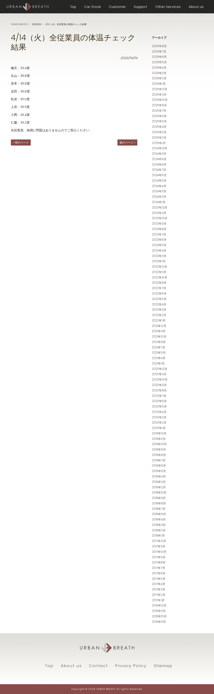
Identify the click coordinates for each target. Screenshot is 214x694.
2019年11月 (159, 439)
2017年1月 (158, 600)
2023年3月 (159, 256)
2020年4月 (159, 412)
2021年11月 (159, 331)
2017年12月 (159, 541)
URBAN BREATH (19, 24)
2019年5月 (159, 471)
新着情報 (36, 24)
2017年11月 (158, 546)
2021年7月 (158, 347)
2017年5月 (159, 579)
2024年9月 (159, 159)
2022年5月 (159, 299)
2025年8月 (159, 105)
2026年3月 (159, 73)
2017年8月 (159, 562)
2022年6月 (159, 293)
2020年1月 (159, 428)
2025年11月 (159, 94)
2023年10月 (159, 218)
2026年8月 (159, 46)
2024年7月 (159, 170)
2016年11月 (159, 611)
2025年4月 (159, 127)
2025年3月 (159, 132)
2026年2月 (159, 78)
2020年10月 (160, 379)
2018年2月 (159, 530)
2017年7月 (158, 568)
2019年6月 (159, 466)
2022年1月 (159, 320)
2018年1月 (158, 535)
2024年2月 (159, 197)
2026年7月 (159, 51)
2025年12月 (159, 89)
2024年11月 (159, 154)
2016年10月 (159, 616)
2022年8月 (159, 283)
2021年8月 (159, 342)
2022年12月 (159, 267)
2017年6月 (159, 573)
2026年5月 (159, 62)
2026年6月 (159, 57)
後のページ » (127, 142)
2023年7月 (159, 234)
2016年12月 (159, 605)
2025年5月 (159, 121)
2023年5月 (159, 245)
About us (71, 665)
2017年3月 (158, 589)
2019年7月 (159, 460)
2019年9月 (159, 449)
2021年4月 (159, 358)
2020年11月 (159, 374)
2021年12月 (159, 326)
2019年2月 (159, 487)
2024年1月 (159, 202)
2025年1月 (159, 143)
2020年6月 (159, 401)
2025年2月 (159, 138)
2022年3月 (159, 310)
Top (49, 665)
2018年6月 (159, 514)
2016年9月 (159, 622)
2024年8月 (159, 164)
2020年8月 (159, 390)
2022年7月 (159, 288)
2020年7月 (159, 396)
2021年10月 (159, 336)
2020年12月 (159, 369)
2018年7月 (159, 509)
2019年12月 (159, 433)
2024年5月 (159, 181)
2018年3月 (159, 525)
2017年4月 (158, 584)
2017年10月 (159, 552)
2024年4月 (159, 186)
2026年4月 (159, 68)
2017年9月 (159, 557)
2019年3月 (159, 482)
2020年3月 (159, 417)
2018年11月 (159, 498)
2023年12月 (159, 207)
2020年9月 (159, 385)
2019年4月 (159, 476)
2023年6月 (159, 240)
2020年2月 (159, 422)
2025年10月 (160, 100)
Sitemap (163, 665)
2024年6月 (159, 175)
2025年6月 (159, 116)
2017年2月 (158, 595)
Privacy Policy (130, 665)
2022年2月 (159, 315)
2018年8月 (159, 503)
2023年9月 (159, 224)
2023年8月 (159, 229)
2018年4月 (159, 519)
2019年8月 (159, 455)
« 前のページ (21, 142)
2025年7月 (159, 111)
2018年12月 (159, 492)
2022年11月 (159, 272)
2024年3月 (159, 191)
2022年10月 (159, 277)
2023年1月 (159, 261)
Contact (98, 665)
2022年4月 (159, 304)
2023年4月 (159, 250)
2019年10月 (159, 444)
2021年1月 (158, 363)
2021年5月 (159, 353)
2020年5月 (159, 406)
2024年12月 (159, 148)
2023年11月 (159, 213)
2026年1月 (159, 84)
